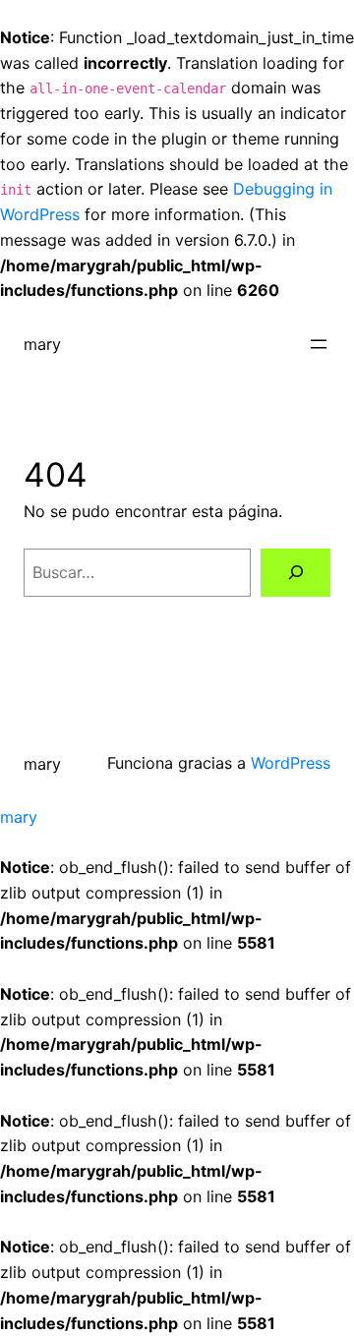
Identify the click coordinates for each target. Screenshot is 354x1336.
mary (42, 344)
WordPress (290, 763)
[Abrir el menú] (318, 344)
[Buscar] (295, 573)
